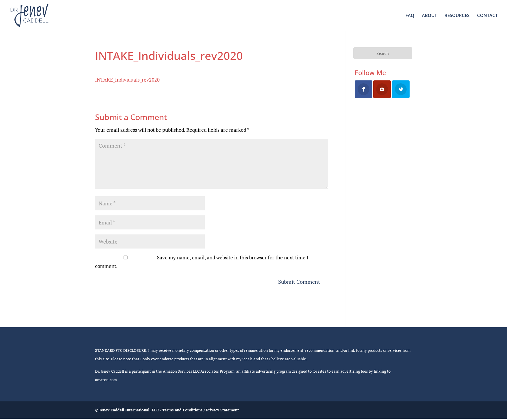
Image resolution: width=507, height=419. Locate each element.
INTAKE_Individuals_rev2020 (127, 79)
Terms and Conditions (182, 410)
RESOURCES (457, 15)
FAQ (409, 15)
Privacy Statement (222, 410)
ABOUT (429, 15)
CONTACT (487, 15)
